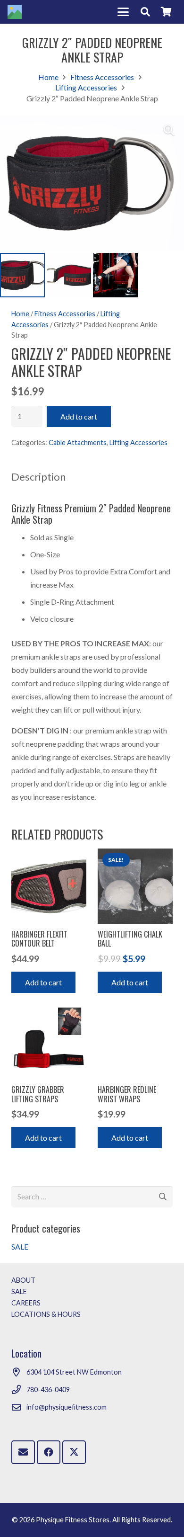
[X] (74, 1452)
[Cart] (166, 12)
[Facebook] (48, 1452)
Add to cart (78, 416)
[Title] (15, 12)
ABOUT (23, 1280)
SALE (19, 1246)
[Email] (23, 1452)
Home (48, 76)
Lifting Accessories (86, 87)
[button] (123, 12)
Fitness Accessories (102, 76)
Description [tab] (38, 476)
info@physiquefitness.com (66, 1407)
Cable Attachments (78, 442)
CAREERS (26, 1303)
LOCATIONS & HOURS (46, 1314)
